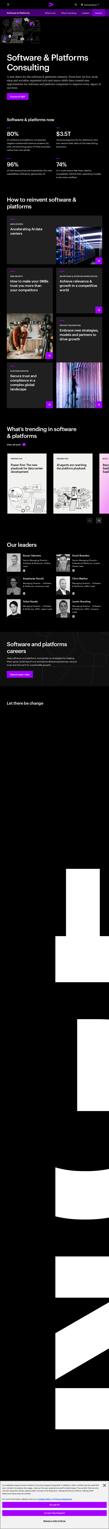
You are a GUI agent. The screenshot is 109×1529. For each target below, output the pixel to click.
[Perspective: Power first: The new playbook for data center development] (27, 484)
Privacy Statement (63, 1499)
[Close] (104, 1485)
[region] (54, 1505)
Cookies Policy (44, 1499)
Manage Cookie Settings (54, 1521)
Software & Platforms (18, 12)
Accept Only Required (54, 1513)
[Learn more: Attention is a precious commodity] (79, 290)
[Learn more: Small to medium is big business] (30, 313)
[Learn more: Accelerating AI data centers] (54, 240)
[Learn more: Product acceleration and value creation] (79, 362)
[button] (20, 674)
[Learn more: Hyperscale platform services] (30, 385)
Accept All (54, 1505)
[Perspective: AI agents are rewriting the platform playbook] (73, 484)
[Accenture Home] (51, 4)
